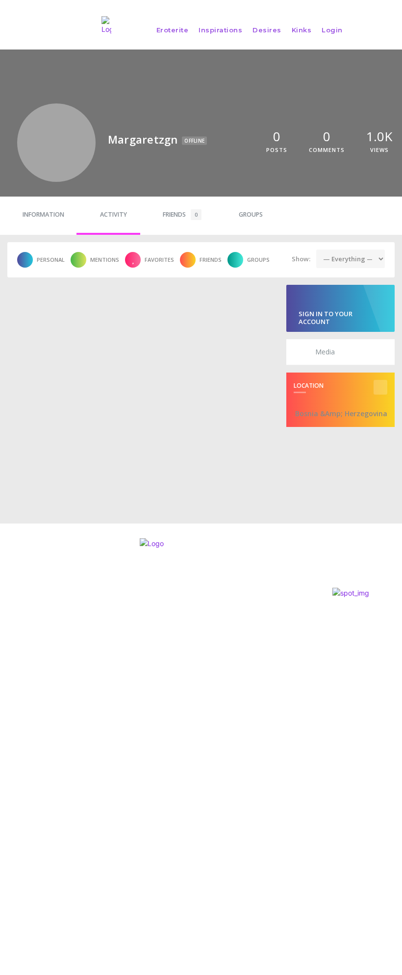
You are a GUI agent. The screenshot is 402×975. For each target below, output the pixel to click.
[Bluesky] (42, 706)
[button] (390, 30)
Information (43, 214)
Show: (301, 258)
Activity (113, 214)
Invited (196, 637)
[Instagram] (7, 706)
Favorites (159, 259)
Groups (251, 214)
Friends (180, 214)
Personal (51, 259)
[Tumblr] (61, 706)
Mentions (104, 259)
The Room (201, 652)
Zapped (197, 622)
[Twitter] (25, 706)
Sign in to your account (325, 317)
